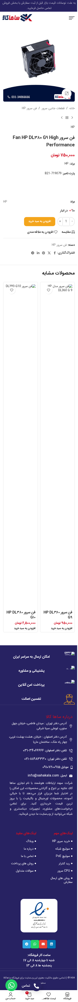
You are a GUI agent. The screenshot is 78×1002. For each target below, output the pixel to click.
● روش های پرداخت (23, 863)
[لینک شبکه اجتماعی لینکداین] (38, 253)
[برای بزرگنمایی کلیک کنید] (67, 93)
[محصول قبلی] (72, 117)
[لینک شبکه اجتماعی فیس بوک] (54, 253)
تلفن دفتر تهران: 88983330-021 (45, 759)
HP (73, 127)
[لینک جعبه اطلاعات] (39, 657)
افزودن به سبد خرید (39, 221)
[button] (71, 19)
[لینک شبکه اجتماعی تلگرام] (33, 253)
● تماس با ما (28, 856)
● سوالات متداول (26, 870)
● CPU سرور (65, 870)
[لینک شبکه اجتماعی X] (49, 253)
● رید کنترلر (66, 863)
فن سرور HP (29, 108)
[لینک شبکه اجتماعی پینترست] (43, 253)
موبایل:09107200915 (55, 767)
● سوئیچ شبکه (64, 848)
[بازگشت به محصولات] (67, 117)
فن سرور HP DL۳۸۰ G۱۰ (21, 615)
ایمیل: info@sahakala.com (47, 775)
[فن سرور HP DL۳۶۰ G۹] (57, 446)
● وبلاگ (31, 841)
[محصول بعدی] (61, 117)
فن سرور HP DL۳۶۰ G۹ (58, 615)
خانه (72, 108)
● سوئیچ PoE (64, 856)
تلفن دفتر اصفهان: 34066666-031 (45, 750)
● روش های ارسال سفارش (61, 880)
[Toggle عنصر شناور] (11, 985)
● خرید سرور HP (62, 841)
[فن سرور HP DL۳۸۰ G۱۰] (21, 446)
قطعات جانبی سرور (53, 108)
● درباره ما (30, 848)
